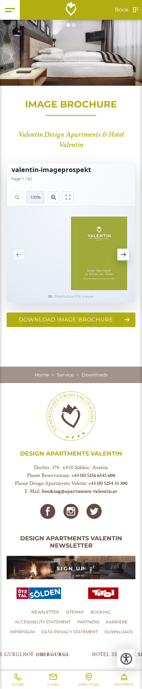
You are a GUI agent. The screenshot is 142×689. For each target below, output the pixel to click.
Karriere (116, 621)
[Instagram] (71, 511)
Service (65, 375)
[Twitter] (94, 511)
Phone (18, 684)
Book (122, 10)
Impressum (22, 631)
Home (42, 375)
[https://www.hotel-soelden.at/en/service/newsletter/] (71, 567)
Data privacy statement (69, 631)
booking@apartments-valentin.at (79, 491)
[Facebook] (47, 511)
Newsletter (45, 612)
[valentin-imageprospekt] (71, 233)
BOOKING (100, 612)
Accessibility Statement (43, 621)
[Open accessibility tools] (126, 658)
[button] (71, 53)
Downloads (118, 631)
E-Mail (53, 684)
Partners (88, 621)
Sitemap (75, 612)
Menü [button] (10, 10)
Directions (88, 684)
